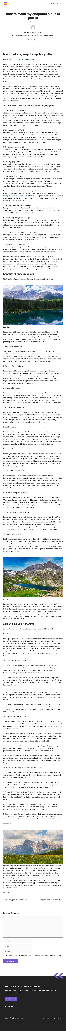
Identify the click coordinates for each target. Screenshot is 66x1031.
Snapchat (20, 59)
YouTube (26, 237)
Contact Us (11, 999)
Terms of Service (56, 1018)
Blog (53, 3)
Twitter (14, 196)
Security (7, 892)
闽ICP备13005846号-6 (16, 1018)
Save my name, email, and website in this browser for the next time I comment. (33, 955)
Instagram (7, 196)
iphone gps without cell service (16, 900)
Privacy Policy (45, 1018)
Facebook (23, 196)
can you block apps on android (50, 900)
